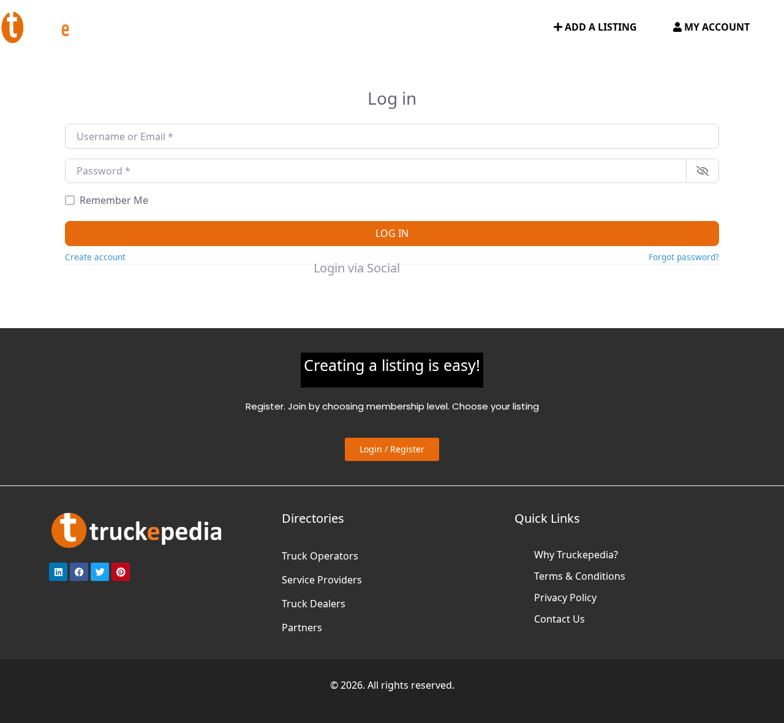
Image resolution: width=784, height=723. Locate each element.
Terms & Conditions (579, 576)
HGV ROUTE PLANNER (311, 27)
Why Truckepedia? (576, 555)
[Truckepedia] (55, 26)
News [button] (389, 27)
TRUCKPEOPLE (457, 27)
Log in (392, 233)
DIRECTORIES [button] (207, 27)
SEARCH (521, 27)
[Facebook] (79, 572)
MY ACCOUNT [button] (716, 27)
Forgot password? (684, 257)
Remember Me (114, 200)
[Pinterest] (120, 572)
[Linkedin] (58, 572)
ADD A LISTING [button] (599, 27)
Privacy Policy (565, 597)
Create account (95, 257)
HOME (150, 27)
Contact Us (559, 619)
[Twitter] (100, 572)
